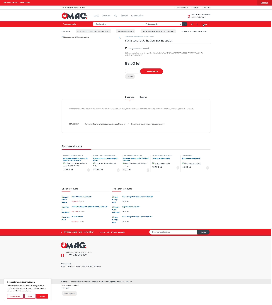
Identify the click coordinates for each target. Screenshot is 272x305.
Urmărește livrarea (182, 7)
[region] (27, 289)
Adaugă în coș (152, 71)
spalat (158, 124)
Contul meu (206, 7)
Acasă (96, 16)
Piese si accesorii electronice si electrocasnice (93, 31)
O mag (64, 281)
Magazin (195, 7)
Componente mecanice (126, 31)
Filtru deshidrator (187, 155)
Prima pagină (66, 31)
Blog (115, 16)
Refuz (30, 296)
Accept (42, 296)
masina (145, 124)
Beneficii (124, 16)
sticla (162, 124)
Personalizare (15, 296)
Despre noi (106, 16)
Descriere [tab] (129, 97)
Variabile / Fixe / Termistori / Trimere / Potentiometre (104, 156)
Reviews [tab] (143, 97)
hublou (140, 124)
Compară (146, 48)
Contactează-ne (137, 16)
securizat (152, 124)
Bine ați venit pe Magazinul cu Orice (73, 7)
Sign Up (203, 232)
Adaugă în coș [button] (87, 170)
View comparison (69, 293)
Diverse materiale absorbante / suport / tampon (158, 31)
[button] (120, 38)
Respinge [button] (264, 3)
